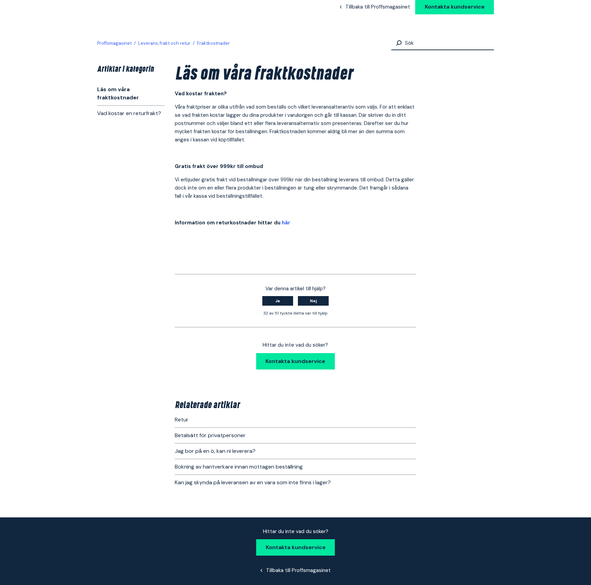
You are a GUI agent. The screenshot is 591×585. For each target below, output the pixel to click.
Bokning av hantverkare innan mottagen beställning (239, 466)
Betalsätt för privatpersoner (210, 435)
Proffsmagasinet (114, 43)
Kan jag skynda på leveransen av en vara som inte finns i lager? (253, 482)
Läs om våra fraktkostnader (118, 93)
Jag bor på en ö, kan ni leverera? (215, 451)
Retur (181, 419)
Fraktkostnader (213, 43)
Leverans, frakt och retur (164, 43)
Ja (277, 301)
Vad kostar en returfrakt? (129, 113)
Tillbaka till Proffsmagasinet (377, 6)
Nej (313, 301)
